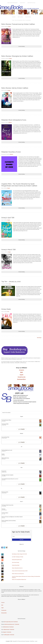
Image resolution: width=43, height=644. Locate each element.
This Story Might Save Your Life (7, 450)
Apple (21, 374)
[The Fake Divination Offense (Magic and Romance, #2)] (40, 422)
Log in (36, 641)
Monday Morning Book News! (17, 559)
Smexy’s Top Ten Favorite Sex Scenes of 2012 (19, 570)
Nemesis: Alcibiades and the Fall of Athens (9, 520)
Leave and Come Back (5, 437)
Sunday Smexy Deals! (15, 565)
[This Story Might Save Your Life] (40, 452)
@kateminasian (6, 629)
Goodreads (15, 621)
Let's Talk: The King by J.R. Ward (17, 556)
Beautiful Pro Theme (17, 641)
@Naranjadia (6, 634)
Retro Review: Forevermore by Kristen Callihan (18, 24)
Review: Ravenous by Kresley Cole (18, 573)
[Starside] (40, 456)
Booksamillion (21, 379)
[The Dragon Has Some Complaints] (40, 477)
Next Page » (39, 337)
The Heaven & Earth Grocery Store (7, 505)
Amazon (21, 370)
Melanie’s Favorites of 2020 (11, 152)
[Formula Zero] (40, 473)
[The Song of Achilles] (40, 426)
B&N (21, 372)
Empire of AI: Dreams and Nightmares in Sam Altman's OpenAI (12, 516)
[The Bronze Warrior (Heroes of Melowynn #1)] (40, 515)
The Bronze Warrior (5, 512)
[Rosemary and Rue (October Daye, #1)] (40, 494)
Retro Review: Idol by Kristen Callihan (14, 88)
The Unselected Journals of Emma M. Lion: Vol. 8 (10, 478)
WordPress (32, 641)
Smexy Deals (6, 309)
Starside (3, 454)
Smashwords (21, 377)
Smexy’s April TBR (7, 218)
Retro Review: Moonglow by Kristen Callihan (17, 56)
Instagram (4, 632)
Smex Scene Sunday (15, 562)
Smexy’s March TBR (8, 249)
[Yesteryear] (40, 511)
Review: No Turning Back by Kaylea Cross (19, 579)
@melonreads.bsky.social (9, 624)
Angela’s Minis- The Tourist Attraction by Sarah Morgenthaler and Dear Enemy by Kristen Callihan (19, 185)
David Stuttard (4, 521)
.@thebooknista (6, 626)
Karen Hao (3, 517)
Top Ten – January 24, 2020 (11, 281)
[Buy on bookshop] (14, 354)
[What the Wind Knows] (40, 460)
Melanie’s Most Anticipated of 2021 (13, 120)
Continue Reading (21, 46)
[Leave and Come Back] (40, 438)
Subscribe (21, 539)
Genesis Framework (25, 641)
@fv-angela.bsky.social (8, 621)
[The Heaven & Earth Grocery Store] (40, 507)
